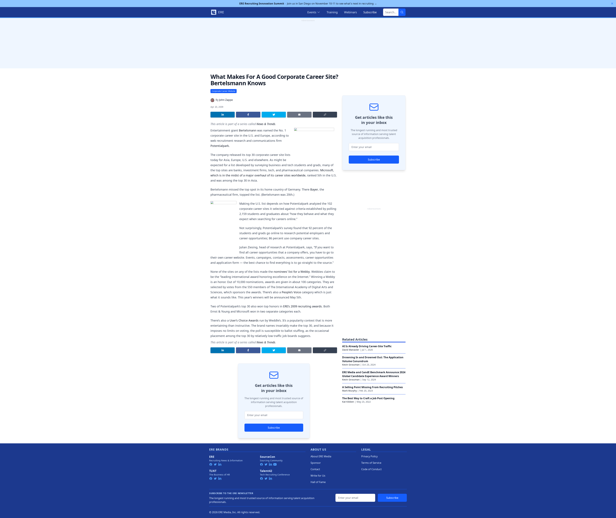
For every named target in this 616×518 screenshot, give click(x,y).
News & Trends (266, 124)
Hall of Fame (318, 482)
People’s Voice (291, 292)
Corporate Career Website (223, 91)
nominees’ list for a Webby (292, 272)
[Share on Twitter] (274, 115)
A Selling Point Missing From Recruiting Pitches (372, 387)
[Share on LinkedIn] (222, 115)
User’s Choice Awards (244, 320)
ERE (211, 457)
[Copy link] (325, 115)
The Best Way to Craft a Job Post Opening (368, 398)
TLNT (212, 471)
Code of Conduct (371, 469)
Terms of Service (371, 463)
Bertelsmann (247, 130)
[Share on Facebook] (248, 115)
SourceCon (267, 457)
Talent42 (266, 471)
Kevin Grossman (351, 364)
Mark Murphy (349, 390)
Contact (315, 469)
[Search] (402, 12)
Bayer (314, 189)
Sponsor (316, 463)
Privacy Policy (369, 456)
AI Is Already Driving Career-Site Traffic (367, 346)
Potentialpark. (220, 146)
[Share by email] (299, 115)
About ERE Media (321, 456)
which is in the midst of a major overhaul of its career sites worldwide (257, 175)
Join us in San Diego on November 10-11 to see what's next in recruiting (308, 3)
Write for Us (318, 475)
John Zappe (226, 100)
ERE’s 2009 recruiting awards (302, 306)
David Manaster (350, 349)
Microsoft (326, 170)
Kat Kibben (348, 401)
